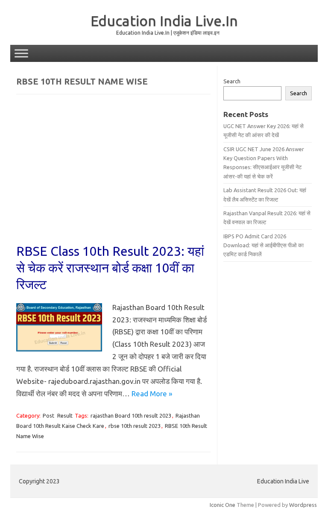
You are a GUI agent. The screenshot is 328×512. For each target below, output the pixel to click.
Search (231, 81)
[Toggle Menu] (21, 53)
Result (65, 415)
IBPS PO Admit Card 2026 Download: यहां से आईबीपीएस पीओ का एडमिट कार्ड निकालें (263, 245)
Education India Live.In (164, 20)
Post (48, 415)
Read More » (152, 393)
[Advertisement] (113, 174)
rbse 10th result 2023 (134, 426)
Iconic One (222, 505)
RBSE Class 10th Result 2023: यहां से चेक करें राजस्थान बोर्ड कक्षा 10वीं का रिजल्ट (110, 268)
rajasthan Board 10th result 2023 (131, 415)
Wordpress (303, 505)
